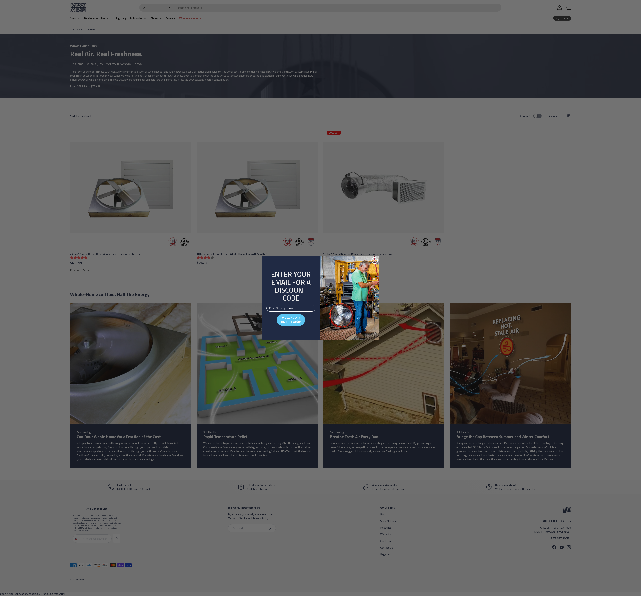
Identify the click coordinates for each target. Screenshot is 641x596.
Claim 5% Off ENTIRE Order (291, 320)
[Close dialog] (375, 260)
